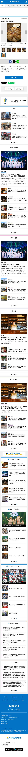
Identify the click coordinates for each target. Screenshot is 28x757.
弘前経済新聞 (14, 2)
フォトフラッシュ (5, 18)
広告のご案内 (5, 723)
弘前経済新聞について (6, 715)
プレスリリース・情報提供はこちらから (10, 717)
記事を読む (14, 77)
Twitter (14, 709)
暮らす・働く (22, 5)
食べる (7, 5)
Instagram (18, 709)
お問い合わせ (5, 721)
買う (18, 5)
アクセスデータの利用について (8, 719)
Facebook (10, 709)
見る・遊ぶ (13, 5)
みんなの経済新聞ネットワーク (14, 738)
